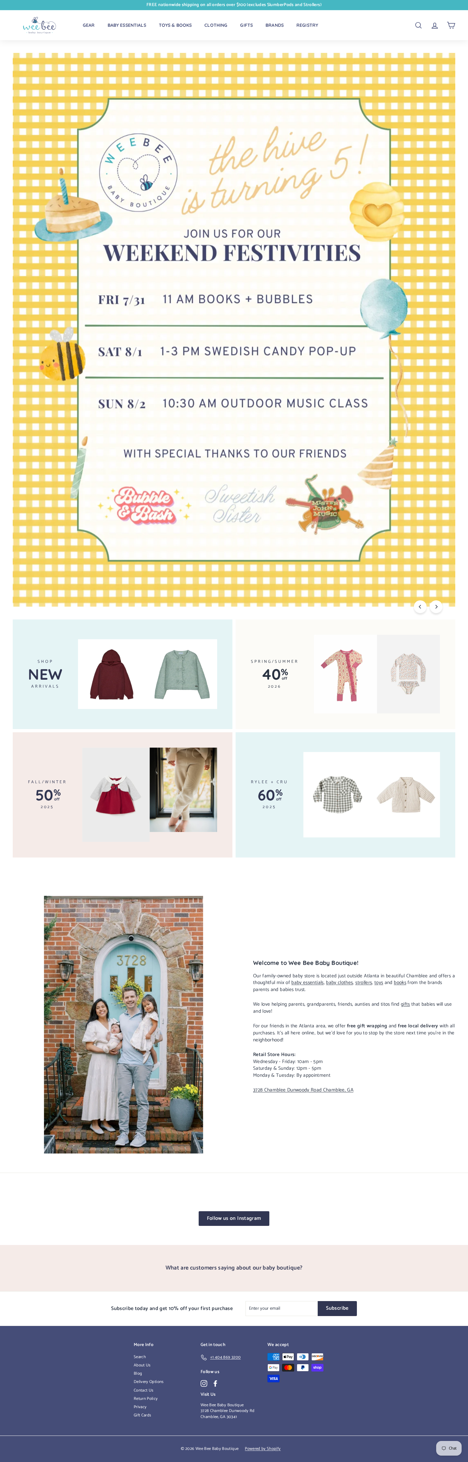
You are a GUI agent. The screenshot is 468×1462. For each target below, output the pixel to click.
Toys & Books (175, 25)
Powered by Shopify (262, 1448)
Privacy (140, 1407)
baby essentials (307, 983)
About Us (142, 1365)
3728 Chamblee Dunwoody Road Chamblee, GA (303, 1090)
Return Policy (146, 1398)
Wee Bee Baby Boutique (222, 1405)
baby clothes (339, 983)
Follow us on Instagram (234, 1218)
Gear (89, 25)
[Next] (436, 606)
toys (378, 983)
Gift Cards (142, 1415)
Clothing (215, 25)
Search (140, 1357)
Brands (275, 25)
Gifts (246, 25)
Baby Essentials (127, 25)
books (400, 983)
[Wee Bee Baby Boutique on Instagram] (204, 1383)
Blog (138, 1373)
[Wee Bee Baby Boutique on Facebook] (215, 1383)
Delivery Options (149, 1382)
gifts (405, 1004)
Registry (307, 25)
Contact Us (143, 1390)
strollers (363, 983)
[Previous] (420, 606)
